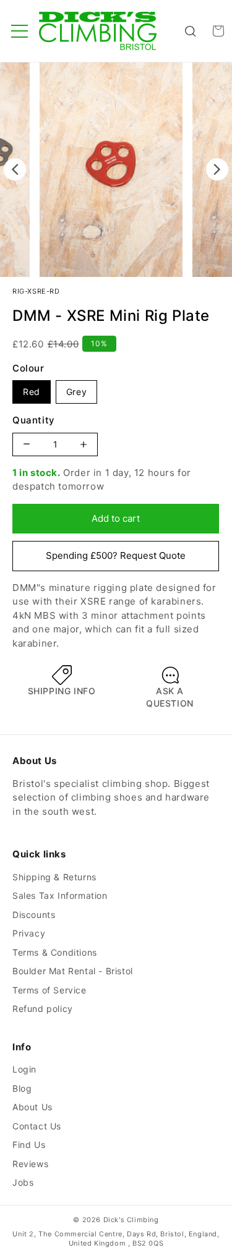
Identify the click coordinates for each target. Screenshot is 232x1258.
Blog (22, 1088)
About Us (32, 1107)
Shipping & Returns (54, 877)
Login (24, 1069)
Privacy (28, 933)
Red (31, 391)
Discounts (33, 914)
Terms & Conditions (54, 952)
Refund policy (42, 1008)
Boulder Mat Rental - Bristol (72, 971)
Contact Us (36, 1126)
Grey (76, 391)
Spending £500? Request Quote (116, 555)
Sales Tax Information (60, 895)
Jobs (22, 1182)
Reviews (30, 1163)
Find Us (28, 1144)
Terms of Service (49, 990)
